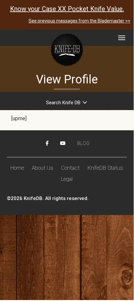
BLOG (83, 143)
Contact (70, 168)
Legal (67, 179)
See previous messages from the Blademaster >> (79, 21)
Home (17, 168)
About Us (42, 168)
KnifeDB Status (105, 168)
